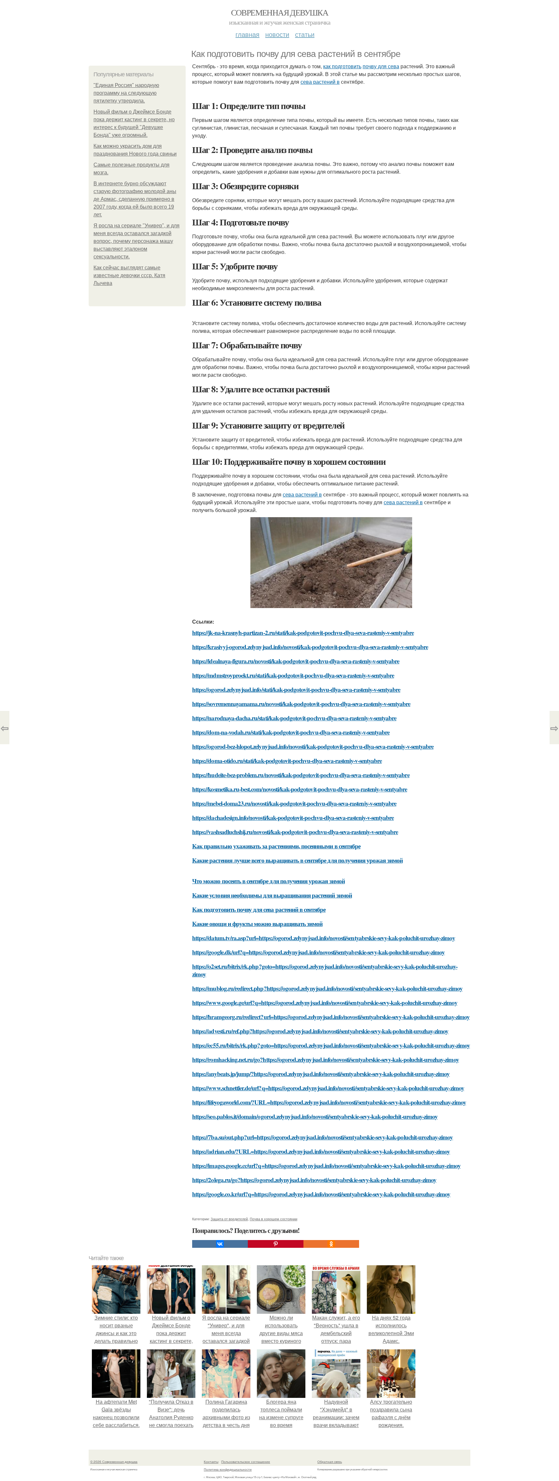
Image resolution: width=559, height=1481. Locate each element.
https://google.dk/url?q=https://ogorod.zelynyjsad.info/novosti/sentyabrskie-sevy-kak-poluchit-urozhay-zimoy (318, 952)
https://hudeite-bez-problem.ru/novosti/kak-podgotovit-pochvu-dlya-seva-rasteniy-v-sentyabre (301, 774)
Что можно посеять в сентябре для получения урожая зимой (268, 881)
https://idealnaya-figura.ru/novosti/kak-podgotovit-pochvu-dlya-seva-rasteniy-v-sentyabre (295, 661)
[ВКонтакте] (220, 1244)
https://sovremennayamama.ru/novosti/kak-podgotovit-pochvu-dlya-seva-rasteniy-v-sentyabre (301, 703)
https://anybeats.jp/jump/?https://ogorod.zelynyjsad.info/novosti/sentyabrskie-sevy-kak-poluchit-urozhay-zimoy (321, 1073)
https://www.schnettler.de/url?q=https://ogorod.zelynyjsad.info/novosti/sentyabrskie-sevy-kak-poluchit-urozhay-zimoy (328, 1088)
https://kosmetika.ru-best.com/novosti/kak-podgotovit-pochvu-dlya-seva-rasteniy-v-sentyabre (299, 789)
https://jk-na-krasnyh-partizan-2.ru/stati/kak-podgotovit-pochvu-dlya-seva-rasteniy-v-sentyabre (303, 632)
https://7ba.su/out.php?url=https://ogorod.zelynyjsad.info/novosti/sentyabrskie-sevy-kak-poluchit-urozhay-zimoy (322, 1137)
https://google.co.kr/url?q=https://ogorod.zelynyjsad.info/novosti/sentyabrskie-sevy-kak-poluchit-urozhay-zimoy (321, 1194)
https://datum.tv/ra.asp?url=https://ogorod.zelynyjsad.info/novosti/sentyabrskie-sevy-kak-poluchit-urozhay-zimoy (323, 937)
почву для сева (381, 66)
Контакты (211, 1461)
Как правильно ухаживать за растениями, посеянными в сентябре (276, 846)
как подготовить (342, 66)
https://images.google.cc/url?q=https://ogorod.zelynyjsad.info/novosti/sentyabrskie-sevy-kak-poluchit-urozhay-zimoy (326, 1165)
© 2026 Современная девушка (113, 1461)
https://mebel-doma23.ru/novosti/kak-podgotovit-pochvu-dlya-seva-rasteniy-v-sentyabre (294, 803)
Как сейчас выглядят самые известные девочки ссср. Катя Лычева (129, 275)
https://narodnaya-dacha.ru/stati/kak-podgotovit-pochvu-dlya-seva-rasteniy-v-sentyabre (294, 717)
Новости (277, 34)
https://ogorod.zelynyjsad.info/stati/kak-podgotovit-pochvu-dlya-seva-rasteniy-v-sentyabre (296, 689)
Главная (247, 34)
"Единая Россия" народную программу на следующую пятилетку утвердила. (126, 92)
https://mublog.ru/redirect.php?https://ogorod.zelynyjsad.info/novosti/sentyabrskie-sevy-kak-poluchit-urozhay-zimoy (327, 988)
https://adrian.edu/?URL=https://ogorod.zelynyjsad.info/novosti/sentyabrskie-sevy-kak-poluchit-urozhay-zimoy (321, 1151)
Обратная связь (329, 1461)
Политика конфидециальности (228, 1469)
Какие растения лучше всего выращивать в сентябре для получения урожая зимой (297, 860)
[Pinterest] (275, 1244)
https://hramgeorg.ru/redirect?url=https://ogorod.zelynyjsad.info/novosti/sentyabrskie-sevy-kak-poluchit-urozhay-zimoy (331, 1016)
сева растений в (320, 81)
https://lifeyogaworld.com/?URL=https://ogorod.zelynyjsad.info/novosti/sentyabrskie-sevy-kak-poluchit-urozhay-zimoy (329, 1102)
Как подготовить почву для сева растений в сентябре (259, 909)
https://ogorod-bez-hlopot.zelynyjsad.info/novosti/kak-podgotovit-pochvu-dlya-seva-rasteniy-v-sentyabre (312, 746)
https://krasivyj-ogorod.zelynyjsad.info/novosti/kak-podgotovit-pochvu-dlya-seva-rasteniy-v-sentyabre (310, 646)
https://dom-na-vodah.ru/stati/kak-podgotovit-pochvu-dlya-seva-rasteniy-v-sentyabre (290, 732)
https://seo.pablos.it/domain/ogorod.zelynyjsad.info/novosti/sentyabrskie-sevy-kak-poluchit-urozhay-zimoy (315, 1116)
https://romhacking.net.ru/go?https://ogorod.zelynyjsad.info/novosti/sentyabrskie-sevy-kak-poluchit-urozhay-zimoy (325, 1059)
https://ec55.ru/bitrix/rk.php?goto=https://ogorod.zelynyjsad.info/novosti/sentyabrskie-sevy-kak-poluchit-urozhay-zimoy (331, 1045)
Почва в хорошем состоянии (273, 1218)
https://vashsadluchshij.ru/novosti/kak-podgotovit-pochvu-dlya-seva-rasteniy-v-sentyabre (295, 831)
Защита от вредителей (229, 1218)
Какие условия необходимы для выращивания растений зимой (272, 895)
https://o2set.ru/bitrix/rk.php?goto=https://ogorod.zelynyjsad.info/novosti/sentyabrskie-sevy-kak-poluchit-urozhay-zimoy (324, 970)
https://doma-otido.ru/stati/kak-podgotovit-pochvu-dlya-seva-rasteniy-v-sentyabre (287, 760)
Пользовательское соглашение (245, 1461)
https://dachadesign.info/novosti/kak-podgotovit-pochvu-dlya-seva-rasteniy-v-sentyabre (293, 817)
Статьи (304, 34)
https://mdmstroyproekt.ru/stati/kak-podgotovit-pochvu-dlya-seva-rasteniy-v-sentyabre (293, 675)
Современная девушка (279, 12)
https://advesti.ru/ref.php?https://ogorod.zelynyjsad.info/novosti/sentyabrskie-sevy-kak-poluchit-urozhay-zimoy (320, 1031)
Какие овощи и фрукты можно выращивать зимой (257, 923)
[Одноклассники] (331, 1244)
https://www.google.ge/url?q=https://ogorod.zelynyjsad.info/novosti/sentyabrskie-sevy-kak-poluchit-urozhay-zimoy (324, 1002)
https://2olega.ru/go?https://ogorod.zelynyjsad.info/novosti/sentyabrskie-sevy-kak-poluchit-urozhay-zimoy (314, 1179)
